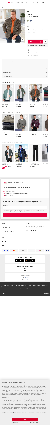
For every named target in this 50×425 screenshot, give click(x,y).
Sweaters (13, 7)
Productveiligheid (7, 72)
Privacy (29, 285)
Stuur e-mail (7, 228)
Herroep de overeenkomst (7, 285)
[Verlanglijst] (43, 2)
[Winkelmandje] (47, 2)
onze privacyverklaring (11, 412)
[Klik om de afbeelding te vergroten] (22, 39)
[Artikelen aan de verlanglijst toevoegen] (45, 41)
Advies (3, 245)
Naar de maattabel (32, 36)
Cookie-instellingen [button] (28, 288)
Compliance (20, 288)
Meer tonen (26, 211)
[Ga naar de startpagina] (7, 2)
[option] (28, 21)
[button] (2, 2)
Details (4, 65)
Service (4, 241)
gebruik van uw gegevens (40, 385)
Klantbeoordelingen (7, 76)
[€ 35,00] (35, 122)
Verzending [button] (35, 16)
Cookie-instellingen (34, 422)
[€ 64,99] (8, 92)
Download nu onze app (25, 257)
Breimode (7, 7)
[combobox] (20, 2)
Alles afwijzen (15, 422)
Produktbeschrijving (7, 61)
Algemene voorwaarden (21, 285)
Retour (4, 68)
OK (25, 419)
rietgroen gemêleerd (31, 23)
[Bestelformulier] (38, 2)
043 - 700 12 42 (31, 230)
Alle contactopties (9, 231)
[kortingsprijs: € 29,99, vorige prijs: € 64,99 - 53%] (8, 153)
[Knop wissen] (25, 2)
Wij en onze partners (6, 385)
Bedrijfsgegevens (45, 285)
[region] (25, 402)
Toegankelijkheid (36, 285)
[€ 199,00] (21, 153)
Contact (4, 223)
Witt (3, 237)
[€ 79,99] (35, 92)
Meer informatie (18, 391)
